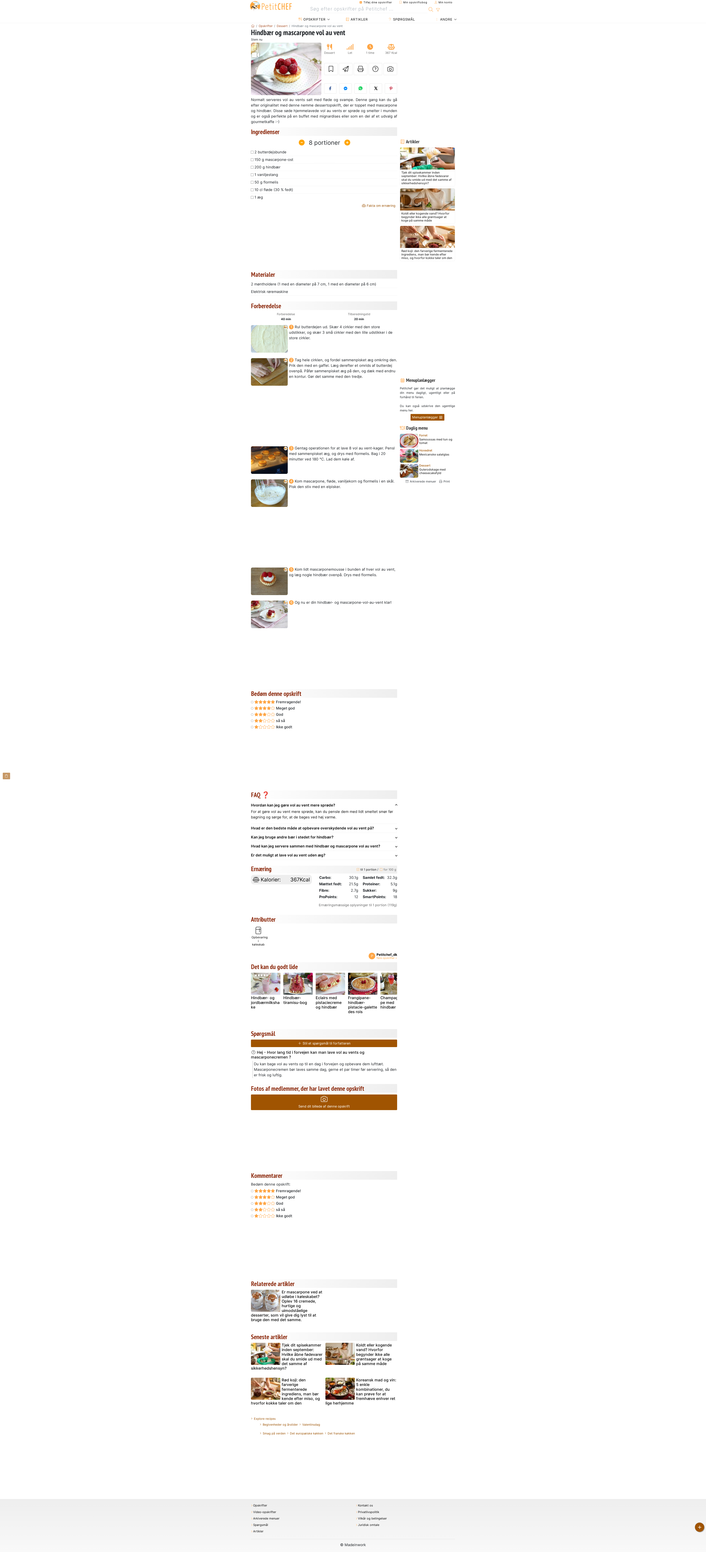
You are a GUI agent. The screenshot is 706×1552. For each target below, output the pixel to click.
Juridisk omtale (368, 1525)
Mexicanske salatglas (434, 454)
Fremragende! (288, 702)
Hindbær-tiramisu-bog (295, 1000)
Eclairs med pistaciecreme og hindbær (329, 1002)
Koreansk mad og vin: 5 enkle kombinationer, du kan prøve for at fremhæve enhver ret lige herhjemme (360, 1391)
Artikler (359, 19)
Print (446, 481)
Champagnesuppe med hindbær (394, 1002)
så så (280, 721)
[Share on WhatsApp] (360, 88)
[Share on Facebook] (330, 88)
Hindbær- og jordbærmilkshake (265, 1002)
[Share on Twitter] (376, 88)
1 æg (258, 197)
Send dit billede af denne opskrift (324, 1106)
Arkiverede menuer (422, 481)
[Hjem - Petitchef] (253, 26)
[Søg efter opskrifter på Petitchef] (431, 9)
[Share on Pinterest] (391, 88)
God (279, 714)
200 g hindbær (267, 167)
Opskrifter (314, 19)
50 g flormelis (266, 182)
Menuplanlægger (425, 417)
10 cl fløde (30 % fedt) (273, 190)
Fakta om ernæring (380, 206)
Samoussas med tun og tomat (435, 441)
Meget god (285, 708)
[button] (256, 69)
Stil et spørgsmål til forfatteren (326, 1043)
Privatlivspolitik (368, 1512)
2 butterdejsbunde (270, 152)
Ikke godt (283, 727)
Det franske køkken (341, 1433)
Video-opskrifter (264, 1512)
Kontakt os (365, 1505)
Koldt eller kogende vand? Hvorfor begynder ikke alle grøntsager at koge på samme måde (374, 1354)
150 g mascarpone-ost (273, 159)
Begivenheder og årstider (280, 1424)
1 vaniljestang (266, 174)
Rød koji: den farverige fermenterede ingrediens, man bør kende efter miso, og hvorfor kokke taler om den (285, 1391)
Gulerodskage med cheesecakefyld (432, 471)
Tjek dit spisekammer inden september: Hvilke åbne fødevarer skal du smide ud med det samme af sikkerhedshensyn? (286, 1357)
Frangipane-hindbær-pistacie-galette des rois (362, 1004)
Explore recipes (265, 1418)
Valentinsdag (311, 1424)
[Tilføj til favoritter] (331, 69)
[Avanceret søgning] (437, 10)
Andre (445, 19)
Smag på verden (274, 1433)
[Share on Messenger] (345, 88)
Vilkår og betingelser (372, 1518)
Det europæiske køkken (306, 1433)
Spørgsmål (403, 19)
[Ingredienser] (6, 776)
